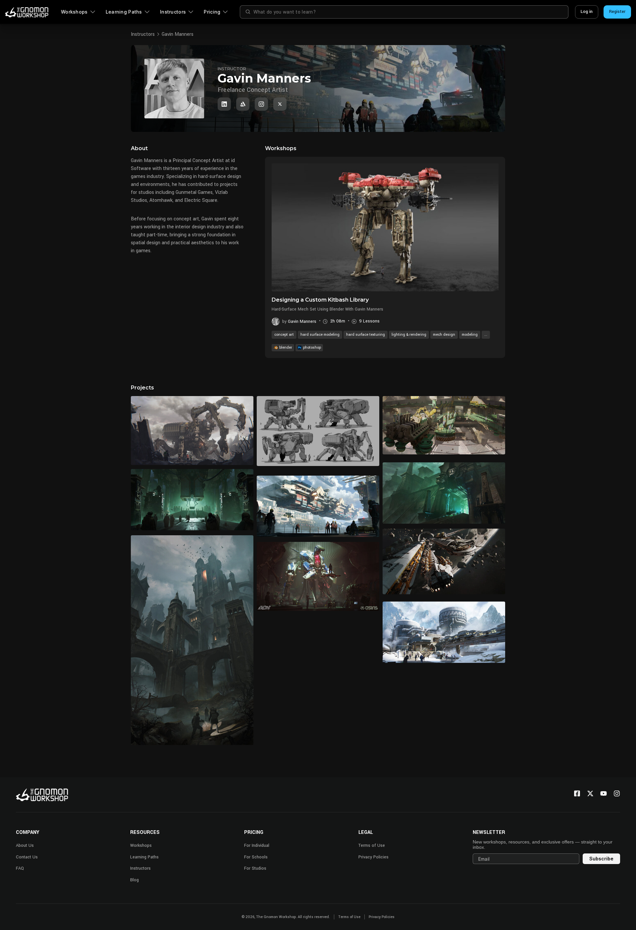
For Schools (256, 857)
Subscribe (601, 858)
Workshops (74, 12)
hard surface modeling (320, 334)
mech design (444, 334)
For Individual (256, 845)
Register (617, 12)
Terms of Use (371, 845)
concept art (284, 334)
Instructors (173, 12)
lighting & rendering (409, 334)
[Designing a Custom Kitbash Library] (385, 227)
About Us (25, 845)
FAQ (20, 868)
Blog (134, 880)
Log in (587, 12)
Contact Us (27, 857)
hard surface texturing (365, 334)
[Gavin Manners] (224, 104)
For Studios (255, 868)
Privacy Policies (373, 857)
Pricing (212, 12)
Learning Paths (124, 12)
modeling (470, 334)
